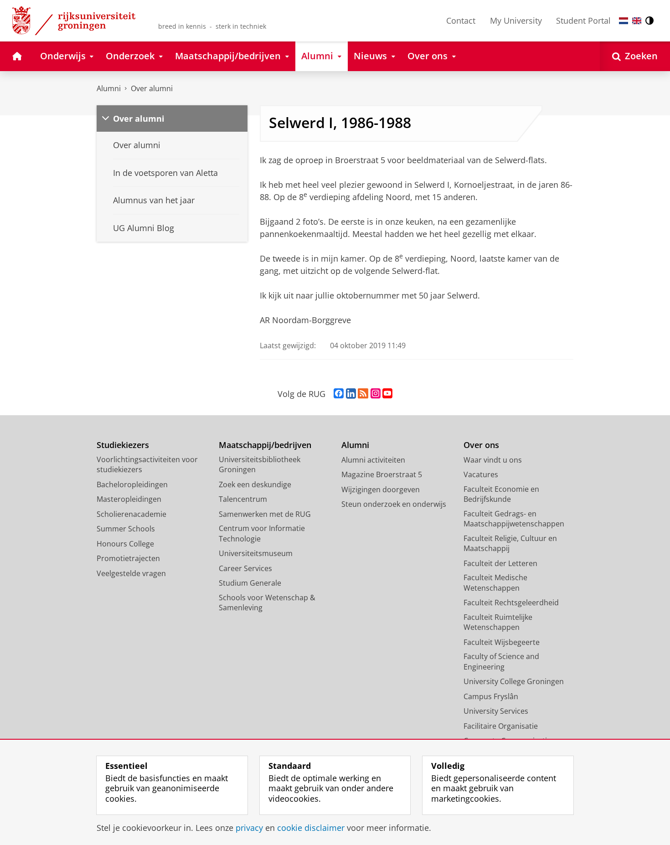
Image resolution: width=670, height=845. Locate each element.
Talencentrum (243, 499)
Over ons (481, 445)
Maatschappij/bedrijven (265, 445)
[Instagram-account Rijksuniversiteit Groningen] (376, 393)
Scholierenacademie (131, 514)
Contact (460, 20)
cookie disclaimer (311, 828)
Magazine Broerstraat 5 (381, 474)
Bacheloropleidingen (132, 484)
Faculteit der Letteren (500, 563)
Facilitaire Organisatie (501, 726)
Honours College (125, 544)
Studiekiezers (123, 445)
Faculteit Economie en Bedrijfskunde (501, 494)
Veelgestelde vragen (131, 573)
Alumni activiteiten (373, 460)
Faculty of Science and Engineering (501, 661)
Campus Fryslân (491, 696)
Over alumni (152, 88)
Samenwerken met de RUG (265, 514)
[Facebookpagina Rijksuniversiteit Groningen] (339, 393)
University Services (496, 711)
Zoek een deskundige (255, 484)
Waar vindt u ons (493, 460)
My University (516, 20)
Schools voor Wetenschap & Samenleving (267, 603)
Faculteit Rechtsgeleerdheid (511, 603)
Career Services (245, 568)
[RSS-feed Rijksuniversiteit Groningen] (363, 393)
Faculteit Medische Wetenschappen (495, 582)
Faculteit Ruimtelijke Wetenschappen (498, 622)
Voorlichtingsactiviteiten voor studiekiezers (147, 464)
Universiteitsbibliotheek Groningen (259, 464)
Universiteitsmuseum (256, 553)
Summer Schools (126, 529)
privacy (249, 828)
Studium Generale (250, 583)
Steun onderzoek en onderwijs (393, 504)
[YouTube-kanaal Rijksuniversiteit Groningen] (387, 393)
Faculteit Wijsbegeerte (502, 642)
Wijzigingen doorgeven (380, 489)
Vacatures (481, 474)
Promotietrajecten (128, 558)
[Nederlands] (623, 20)
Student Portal (583, 20)
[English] (636, 20)
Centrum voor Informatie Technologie (262, 533)
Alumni (109, 88)
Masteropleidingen (129, 499)
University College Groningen (514, 681)
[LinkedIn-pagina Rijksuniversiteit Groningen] (351, 393)
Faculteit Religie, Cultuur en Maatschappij (510, 543)
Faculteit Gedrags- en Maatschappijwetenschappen (514, 519)
